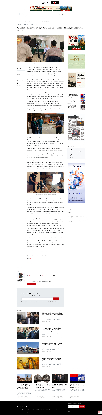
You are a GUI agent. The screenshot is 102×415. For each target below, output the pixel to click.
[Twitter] (20, 406)
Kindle (37, 410)
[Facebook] (17, 406)
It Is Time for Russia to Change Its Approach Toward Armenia (72, 106)
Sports (63, 14)
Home (30, 14)
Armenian (22, 21)
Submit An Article (53, 410)
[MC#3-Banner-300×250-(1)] (76, 42)
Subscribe (56, 298)
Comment (29, 258)
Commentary (57, 14)
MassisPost (18, 74)
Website (54, 275)
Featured (27, 381)
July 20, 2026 (69, 103)
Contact (25, 410)
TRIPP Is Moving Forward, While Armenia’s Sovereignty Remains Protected (73, 100)
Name (28, 275)
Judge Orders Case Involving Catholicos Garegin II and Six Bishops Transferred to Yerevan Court (76, 216)
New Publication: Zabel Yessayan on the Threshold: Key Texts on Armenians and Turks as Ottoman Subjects (21, 282)
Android (34, 410)
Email (41, 275)
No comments (20, 33)
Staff (21, 410)
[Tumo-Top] (51, 8)
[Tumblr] (26, 406)
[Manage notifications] (99, 412)
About (18, 410)
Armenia (39, 14)
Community (45, 14)
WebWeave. (36, 412)
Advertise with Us (44, 410)
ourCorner (82, 381)
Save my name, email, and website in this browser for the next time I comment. (40, 281)
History (31, 24)
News (34, 14)
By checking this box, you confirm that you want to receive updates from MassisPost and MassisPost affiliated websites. (40, 301)
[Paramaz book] (76, 80)
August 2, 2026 (70, 97)
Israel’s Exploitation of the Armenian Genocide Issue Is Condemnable (73, 95)
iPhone (29, 410)
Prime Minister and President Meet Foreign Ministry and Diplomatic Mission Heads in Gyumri (76, 211)
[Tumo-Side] (76, 61)
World (51, 14)
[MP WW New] (76, 182)
